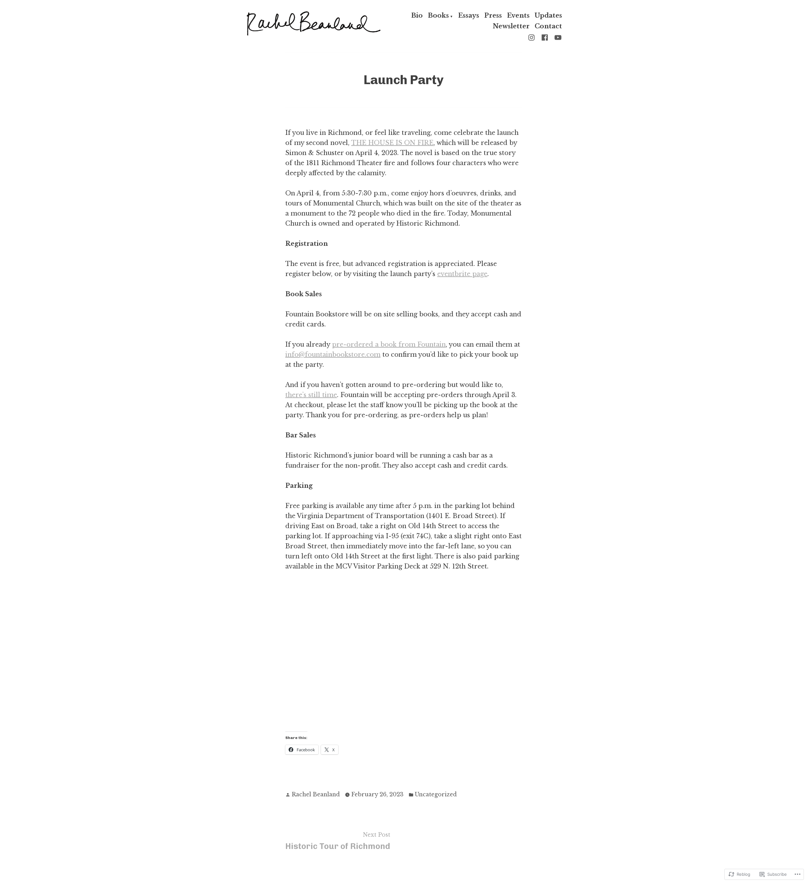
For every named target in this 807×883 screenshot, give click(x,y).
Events (518, 16)
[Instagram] (532, 37)
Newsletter (511, 26)
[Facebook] (544, 37)
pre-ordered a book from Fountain (389, 344)
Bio (417, 16)
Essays (468, 16)
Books (438, 16)
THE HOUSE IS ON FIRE (392, 143)
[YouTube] (556, 37)
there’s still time (311, 395)
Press (493, 16)
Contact (548, 26)
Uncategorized (436, 794)
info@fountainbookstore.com (332, 354)
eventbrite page (462, 274)
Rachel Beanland (316, 794)
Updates (548, 16)
